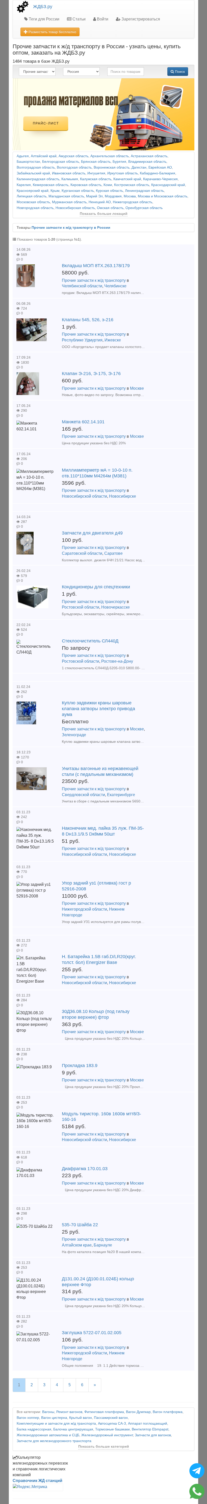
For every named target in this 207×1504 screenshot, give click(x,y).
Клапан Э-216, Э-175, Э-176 (91, 373)
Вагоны (48, 1412)
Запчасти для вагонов (153, 1435)
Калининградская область (38, 179)
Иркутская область (122, 173)
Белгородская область (60, 162)
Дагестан (139, 167)
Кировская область (85, 185)
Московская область (33, 202)
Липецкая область (31, 196)
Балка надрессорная (34, 1429)
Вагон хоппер (28, 1418)
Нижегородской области (84, 909)
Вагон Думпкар (138, 1412)
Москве (137, 388)
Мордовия (113, 196)
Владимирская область (147, 162)
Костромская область (131, 185)
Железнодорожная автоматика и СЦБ (48, 1435)
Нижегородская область (132, 202)
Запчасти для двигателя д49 (92, 533)
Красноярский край (32, 191)
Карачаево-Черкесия (160, 179)
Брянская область (96, 162)
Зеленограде (74, 735)
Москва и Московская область (162, 196)
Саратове (113, 553)
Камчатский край (127, 179)
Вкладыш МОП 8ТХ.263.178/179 (96, 265)
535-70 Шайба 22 (80, 1224)
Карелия (24, 185)
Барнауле (103, 1245)
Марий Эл (94, 196)
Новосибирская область (75, 208)
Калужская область (95, 179)
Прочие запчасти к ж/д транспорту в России (71, 227)
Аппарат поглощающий (147, 1423)
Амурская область (73, 156)
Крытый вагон (80, 1418)
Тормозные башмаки (112, 1429)
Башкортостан (28, 162)
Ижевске (113, 340)
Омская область (110, 208)
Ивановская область (68, 173)
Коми (108, 185)
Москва (130, 196)
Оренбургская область (144, 208)
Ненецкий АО (100, 202)
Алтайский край (44, 156)
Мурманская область (69, 202)
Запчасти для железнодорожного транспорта (54, 1441)
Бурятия (119, 162)
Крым (55, 191)
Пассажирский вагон (111, 1418)
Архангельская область (109, 156)
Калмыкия (69, 179)
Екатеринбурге (121, 795)
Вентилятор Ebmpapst (150, 1429)
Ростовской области (80, 607)
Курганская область (78, 191)
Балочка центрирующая (73, 1429)
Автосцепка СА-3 (112, 1423)
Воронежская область (112, 167)
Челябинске (115, 286)
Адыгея (23, 156)
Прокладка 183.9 (79, 1065)
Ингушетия (96, 173)
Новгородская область (35, 208)
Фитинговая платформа (104, 1412)
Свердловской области (83, 795)
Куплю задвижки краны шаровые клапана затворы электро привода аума (98, 708)
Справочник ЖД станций (37, 1480)
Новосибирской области (84, 496)
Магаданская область (66, 196)
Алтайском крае (77, 1245)
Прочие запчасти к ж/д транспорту (94, 280)
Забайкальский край (33, 173)
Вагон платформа (168, 1412)
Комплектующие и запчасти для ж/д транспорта (56, 1423)
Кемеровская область (50, 185)
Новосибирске (122, 496)
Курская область (109, 191)
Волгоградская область (36, 167)
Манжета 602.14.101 (83, 421)
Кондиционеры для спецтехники (96, 586)
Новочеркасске (115, 607)
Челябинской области (82, 286)
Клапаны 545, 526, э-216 (87, 319)
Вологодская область (74, 167)
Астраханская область (149, 156)
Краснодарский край (168, 185)
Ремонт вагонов (69, 1412)
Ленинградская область (144, 191)
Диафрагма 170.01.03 (85, 1168)
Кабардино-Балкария (157, 173)
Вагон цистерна (54, 1418)
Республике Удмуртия (82, 340)
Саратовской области (82, 553)
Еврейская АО (160, 167)
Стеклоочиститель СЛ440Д (90, 640)
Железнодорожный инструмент (107, 1435)
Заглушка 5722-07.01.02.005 (91, 1332)
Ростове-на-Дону (117, 661)
